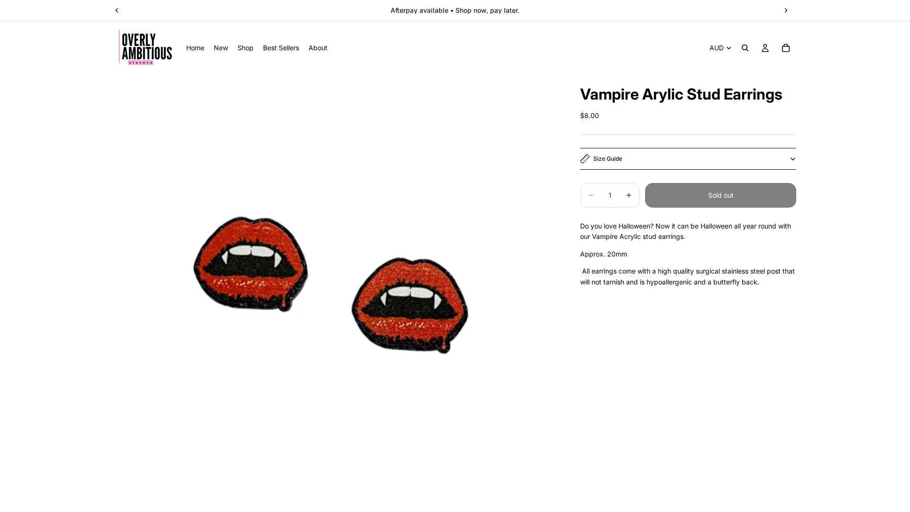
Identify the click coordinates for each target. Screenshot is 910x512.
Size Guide (607, 158)
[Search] (745, 47)
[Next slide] (785, 10)
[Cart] (785, 47)
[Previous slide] (117, 10)
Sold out (721, 195)
